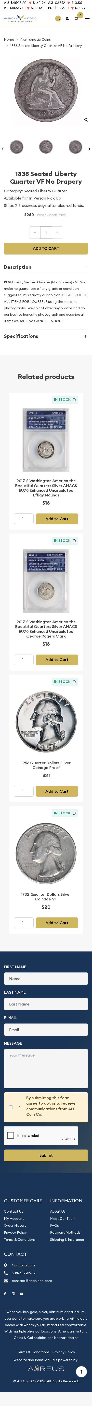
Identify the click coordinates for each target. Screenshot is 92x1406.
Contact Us (13, 1211)
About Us (58, 1211)
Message (13, 1043)
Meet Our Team (62, 1218)
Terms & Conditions (20, 1239)
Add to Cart (56, 518)
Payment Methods (65, 1232)
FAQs (54, 1225)
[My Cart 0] (77, 18)
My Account (14, 1218)
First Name (15, 966)
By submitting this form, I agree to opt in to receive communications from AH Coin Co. (51, 1106)
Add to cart (46, 248)
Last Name (15, 992)
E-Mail (10, 1017)
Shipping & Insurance (67, 1239)
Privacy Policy (15, 1232)
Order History (15, 1225)
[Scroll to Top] (81, 1371)
